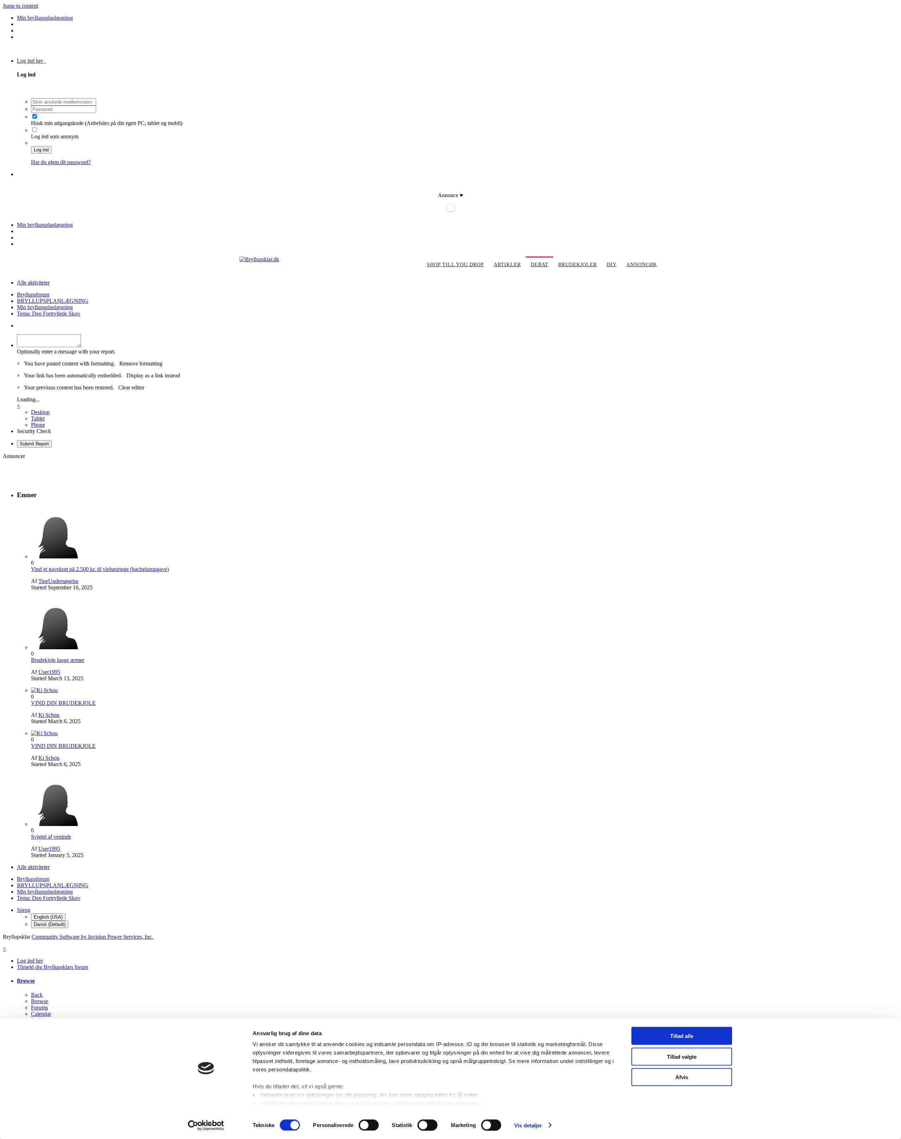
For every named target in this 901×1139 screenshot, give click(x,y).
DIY (612, 264)
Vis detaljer (528, 1125)
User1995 (49, 672)
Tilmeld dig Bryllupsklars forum (52, 174)
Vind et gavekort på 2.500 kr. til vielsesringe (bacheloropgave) (100, 569)
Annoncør (641, 264)
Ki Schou (48, 715)
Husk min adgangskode (58, 123)
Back (37, 995)
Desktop (40, 412)
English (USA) (48, 917)
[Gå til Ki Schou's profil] (44, 690)
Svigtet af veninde (51, 837)
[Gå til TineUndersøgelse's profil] (57, 556)
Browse (26, 981)
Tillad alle (681, 1036)
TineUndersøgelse (58, 581)
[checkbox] (34, 116)
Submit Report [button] (34, 443)
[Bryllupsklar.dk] (259, 259)
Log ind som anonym (54, 136)
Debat (539, 264)
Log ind (41, 149)
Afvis (681, 1077)
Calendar (41, 1014)
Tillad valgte (682, 1056)
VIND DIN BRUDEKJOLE (63, 703)
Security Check (34, 431)
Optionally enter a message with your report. (66, 352)
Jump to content (20, 6)
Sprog (23, 910)
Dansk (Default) (49, 924)
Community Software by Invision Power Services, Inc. (92, 937)
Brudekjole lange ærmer (57, 660)
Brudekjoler (577, 264)
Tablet (38, 418)
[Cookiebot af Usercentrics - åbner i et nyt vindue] (206, 1125)
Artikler (507, 264)
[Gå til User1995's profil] (57, 647)
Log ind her (31, 61)
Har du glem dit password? (61, 162)
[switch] (369, 1125)
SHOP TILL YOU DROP (455, 264)
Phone (38, 425)
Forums (39, 1007)
